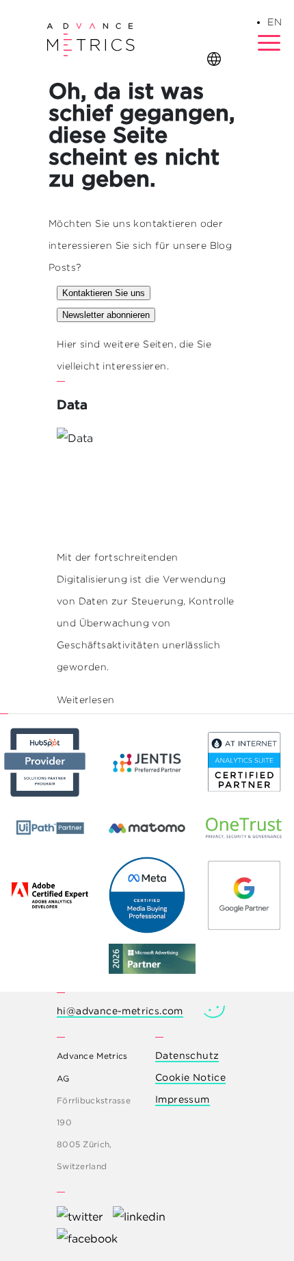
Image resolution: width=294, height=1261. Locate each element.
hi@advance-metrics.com (120, 1010)
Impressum (182, 1099)
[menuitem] (274, 21)
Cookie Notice (190, 1077)
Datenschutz (187, 1055)
